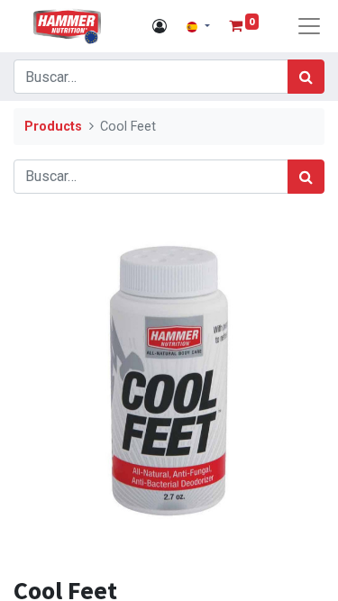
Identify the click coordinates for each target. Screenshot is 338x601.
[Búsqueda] (306, 76)
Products (53, 126)
